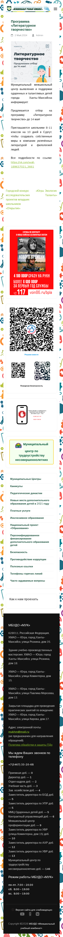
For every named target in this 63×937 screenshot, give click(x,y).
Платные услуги (20, 510)
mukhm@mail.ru (18, 731)
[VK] (37, 914)
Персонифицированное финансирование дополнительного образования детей (29, 540)
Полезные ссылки (21, 566)
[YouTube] (22, 914)
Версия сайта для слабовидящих (33, 909)
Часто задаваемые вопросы (27, 580)
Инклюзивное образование (27, 517)
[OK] (30, 914)
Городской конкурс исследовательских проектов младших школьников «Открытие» (18, 199)
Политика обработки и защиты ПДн (30, 744)
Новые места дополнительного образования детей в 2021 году (29, 502)
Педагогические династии (26, 493)
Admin (39, 35)
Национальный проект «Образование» (24, 526)
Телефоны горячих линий (26, 573)
